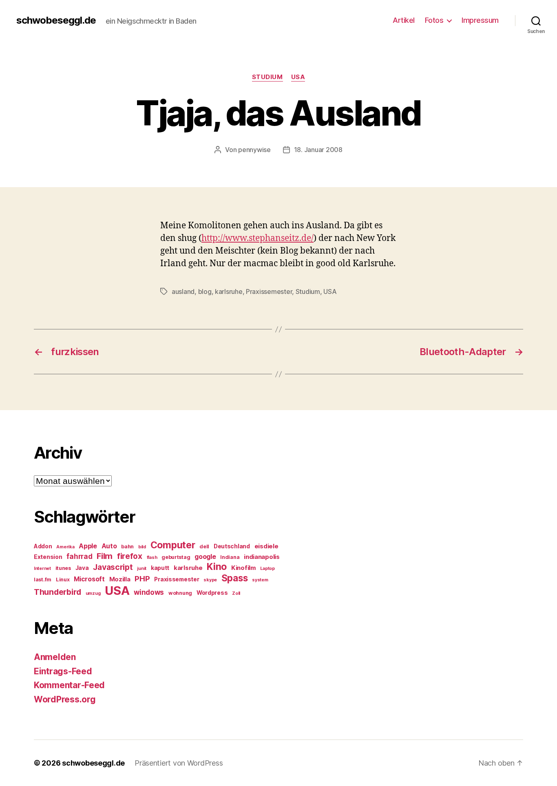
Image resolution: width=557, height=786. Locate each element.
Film (105, 556)
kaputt (160, 568)
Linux (63, 579)
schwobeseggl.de (56, 20)
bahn (127, 546)
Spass (234, 577)
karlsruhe (229, 291)
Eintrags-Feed (63, 671)
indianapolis (262, 557)
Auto (109, 546)
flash (152, 557)
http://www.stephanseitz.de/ (257, 238)
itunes (63, 568)
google (205, 557)
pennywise (254, 150)
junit (141, 568)
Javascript (113, 567)
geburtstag (175, 557)
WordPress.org (65, 699)
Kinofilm (243, 568)
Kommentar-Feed (69, 685)
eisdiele (266, 546)
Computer (172, 545)
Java (82, 568)
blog (205, 291)
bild (142, 547)
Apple (88, 546)
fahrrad (79, 556)
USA (298, 77)
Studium (267, 77)
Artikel (404, 20)
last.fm (42, 579)
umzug (93, 593)
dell (204, 546)
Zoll (236, 593)
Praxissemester (269, 291)
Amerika (65, 547)
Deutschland (232, 546)
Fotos (434, 20)
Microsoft (89, 579)
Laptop (267, 568)
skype (210, 580)
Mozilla (119, 579)
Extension (48, 557)
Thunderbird (57, 592)
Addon (43, 546)
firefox (129, 556)
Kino (217, 566)
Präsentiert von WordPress (179, 763)
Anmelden (55, 657)
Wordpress (212, 593)
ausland (183, 291)
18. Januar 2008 (318, 150)
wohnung (180, 593)
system (260, 580)
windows (149, 592)
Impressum (480, 20)
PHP (142, 578)
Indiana (229, 557)
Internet (42, 568)
